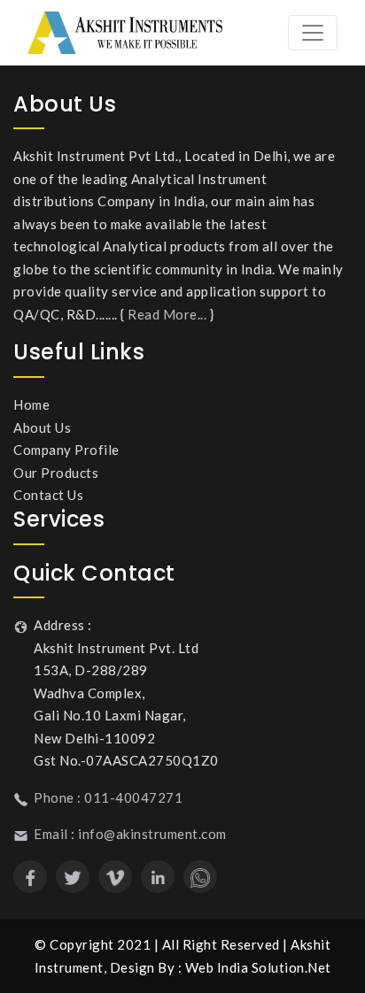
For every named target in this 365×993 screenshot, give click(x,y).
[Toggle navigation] (313, 32)
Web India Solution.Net (258, 967)
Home (31, 404)
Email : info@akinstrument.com (130, 834)
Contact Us (48, 495)
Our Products (55, 473)
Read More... (167, 314)
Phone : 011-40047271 (108, 797)
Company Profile (66, 450)
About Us (42, 427)
